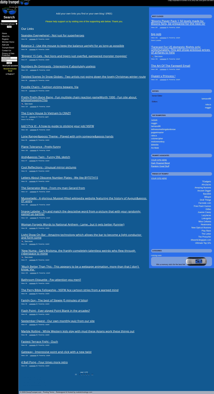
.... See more (27, 104)
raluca (208, 104)
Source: (27, 119)
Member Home (8, 42)
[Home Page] (9, 10)
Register (5, 39)
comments (32, 39)
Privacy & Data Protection (8, 54)
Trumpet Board (8, 48)
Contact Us (6, 50)
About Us (6, 36)
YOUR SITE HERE (159, 160)
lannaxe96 (206, 99)
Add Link (5, 45)
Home (4, 33)
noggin (208, 107)
